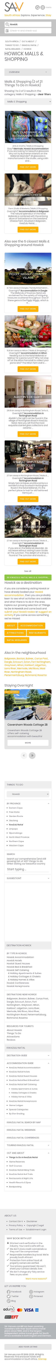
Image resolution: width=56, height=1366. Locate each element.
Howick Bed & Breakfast (19, 966)
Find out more (28, 167)
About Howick (14, 1030)
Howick (27, 49)
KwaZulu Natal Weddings (21, 1130)
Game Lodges (16, 1105)
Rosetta (42, 675)
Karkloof (29, 665)
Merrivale (22, 668)
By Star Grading (16, 1113)
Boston (21, 658)
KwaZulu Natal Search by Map (24, 1122)
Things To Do (12, 45)
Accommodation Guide (20, 1063)
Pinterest (38, 1296)
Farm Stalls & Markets (19, 208)
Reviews (11, 1039)
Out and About (15, 1153)
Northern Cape (16, 841)
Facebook (16, 1291)
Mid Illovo (34, 668)
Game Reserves (17, 1161)
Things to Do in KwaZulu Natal (23, 1157)
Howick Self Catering (18, 970)
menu (43, 7)
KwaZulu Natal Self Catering (23, 1084)
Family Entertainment (40, 287)
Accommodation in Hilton (34, 353)
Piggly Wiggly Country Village (28, 276)
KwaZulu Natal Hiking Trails (22, 1170)
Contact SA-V (16, 1221)
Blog (13, 1301)
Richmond (30, 675)
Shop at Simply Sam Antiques (28, 463)
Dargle (8, 662)
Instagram (39, 1291)
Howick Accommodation (20, 957)
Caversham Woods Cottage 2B (27, 724)
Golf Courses (15, 1165)
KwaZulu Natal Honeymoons (23, 1101)
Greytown (10, 665)
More (28, 742)
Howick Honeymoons (18, 986)
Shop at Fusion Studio (28, 527)
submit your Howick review (19, 612)
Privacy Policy (16, 1225)
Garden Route (16, 816)
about (11, 625)
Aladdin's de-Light (28, 397)
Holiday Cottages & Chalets (25, 976)
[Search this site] (37, 7)
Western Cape (16, 845)
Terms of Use (15, 1229)
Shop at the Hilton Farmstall (28, 338)
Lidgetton (40, 665)
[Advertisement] (28, 912)
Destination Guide (17, 1055)
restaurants (37, 632)
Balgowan (10, 658)
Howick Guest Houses (18, 963)
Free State (14, 812)
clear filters (44, 94)
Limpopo (13, 828)
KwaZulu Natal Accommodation (24, 1067)
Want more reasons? (36, 1278)
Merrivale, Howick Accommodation (31, 148)
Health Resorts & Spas (20, 1182)
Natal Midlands (12, 49)
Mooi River (33, 1011)
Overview (14, 72)
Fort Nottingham (40, 662)
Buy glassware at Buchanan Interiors (28, 134)
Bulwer (29, 658)
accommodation (31, 625)
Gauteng (13, 820)
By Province (13, 803)
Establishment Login (36, 1229)
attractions (15, 632)
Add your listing (28, 1346)
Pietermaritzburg (14, 675)
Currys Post (41, 658)
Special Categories (18, 1109)
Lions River (10, 668)
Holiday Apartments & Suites (25, 973)
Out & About (28, 41)
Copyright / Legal (35, 1225)
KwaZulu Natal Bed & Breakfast (24, 1080)
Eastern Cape (16, 807)
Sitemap (42, 1359)
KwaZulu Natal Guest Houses (23, 1076)
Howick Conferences (18, 982)
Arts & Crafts (19, 145)
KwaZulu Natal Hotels (19, 1071)
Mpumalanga (15, 833)
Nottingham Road (21, 672)
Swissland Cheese (28, 195)
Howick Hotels (14, 960)
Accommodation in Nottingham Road (31, 414)
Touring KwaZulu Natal (20, 1145)
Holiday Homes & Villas (22, 979)
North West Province (19, 837)
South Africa (12, 41)
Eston (27, 662)
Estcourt (18, 662)
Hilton (20, 665)
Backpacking (15, 1186)
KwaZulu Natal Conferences (23, 1137)
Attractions (13, 1036)
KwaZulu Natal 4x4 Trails (21, 1174)
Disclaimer (32, 1221)
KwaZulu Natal (29, 45)
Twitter (15, 1296)
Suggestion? (14, 878)
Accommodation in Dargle (34, 290)
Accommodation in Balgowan (34, 211)
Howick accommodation (23, 593)
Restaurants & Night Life (21, 1178)
